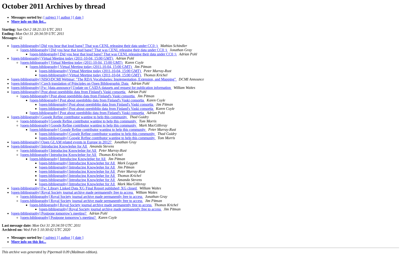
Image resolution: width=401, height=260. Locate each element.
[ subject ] (50, 17)
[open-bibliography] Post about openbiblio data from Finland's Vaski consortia (68, 92)
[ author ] (65, 17)
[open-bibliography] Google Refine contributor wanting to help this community (69, 117)
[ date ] (78, 17)
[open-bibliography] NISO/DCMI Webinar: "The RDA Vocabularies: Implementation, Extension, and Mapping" (94, 79)
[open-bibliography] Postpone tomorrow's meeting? (49, 213)
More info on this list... (28, 22)
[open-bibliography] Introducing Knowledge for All (49, 146)
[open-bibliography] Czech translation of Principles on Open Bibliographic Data (70, 83)
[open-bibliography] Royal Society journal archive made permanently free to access (72, 192)
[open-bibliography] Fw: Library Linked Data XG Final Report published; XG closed (74, 188)
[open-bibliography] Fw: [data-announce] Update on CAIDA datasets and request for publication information (91, 88)
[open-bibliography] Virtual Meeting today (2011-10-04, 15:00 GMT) (62, 58)
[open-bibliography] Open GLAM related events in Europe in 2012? (61, 142)
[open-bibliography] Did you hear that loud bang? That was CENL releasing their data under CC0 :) (84, 46)
